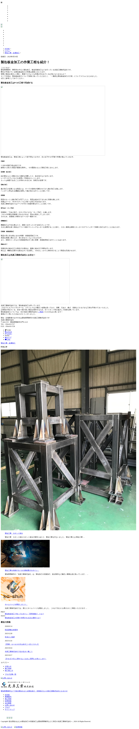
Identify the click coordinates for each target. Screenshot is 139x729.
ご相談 (40, 312)
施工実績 (12, 10)
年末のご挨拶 (10, 637)
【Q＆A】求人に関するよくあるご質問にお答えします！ (25, 659)
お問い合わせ (14, 16)
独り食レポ (9, 670)
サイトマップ (14, 21)
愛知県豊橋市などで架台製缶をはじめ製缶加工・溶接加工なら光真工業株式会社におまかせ (34, 691)
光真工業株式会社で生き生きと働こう (19, 651)
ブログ (11, 18)
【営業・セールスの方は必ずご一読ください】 (22, 644)
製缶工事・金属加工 (12, 53)
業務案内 (12, 8)
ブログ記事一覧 (10, 674)
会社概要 (12, 14)
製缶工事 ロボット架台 (14, 533)
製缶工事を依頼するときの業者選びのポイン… (22, 570)
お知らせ (8, 666)
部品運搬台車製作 (11, 630)
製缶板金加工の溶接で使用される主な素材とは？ (23, 618)
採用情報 (12, 12)
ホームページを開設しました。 (16, 604)
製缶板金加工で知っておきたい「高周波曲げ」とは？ (24, 614)
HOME (11, 6)
